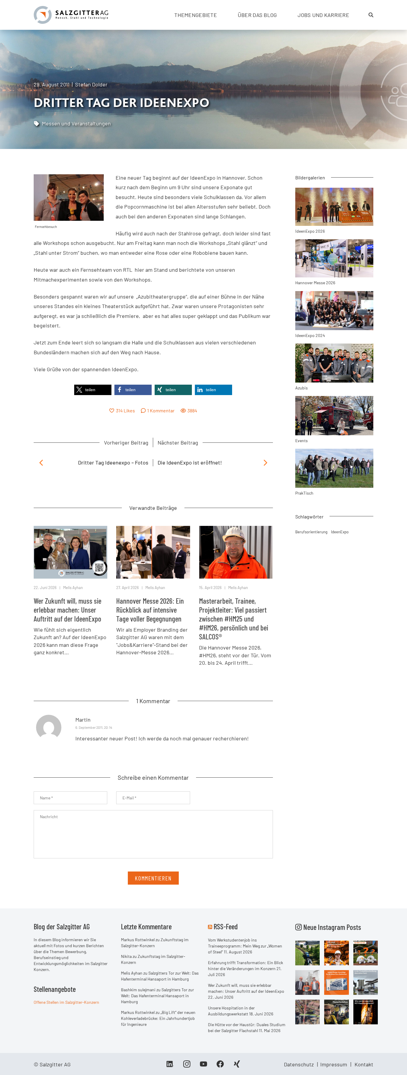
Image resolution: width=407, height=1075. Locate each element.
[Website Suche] (371, 15)
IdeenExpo (340, 531)
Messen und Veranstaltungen (76, 123)
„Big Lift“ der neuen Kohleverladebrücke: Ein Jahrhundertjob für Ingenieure (158, 1018)
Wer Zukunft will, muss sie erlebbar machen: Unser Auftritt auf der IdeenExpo (67, 609)
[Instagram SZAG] (307, 952)
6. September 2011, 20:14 (93, 727)
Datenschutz (299, 1064)
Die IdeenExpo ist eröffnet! (190, 462)
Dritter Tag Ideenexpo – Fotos (113, 462)
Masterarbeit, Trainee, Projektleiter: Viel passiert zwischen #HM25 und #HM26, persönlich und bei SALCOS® (233, 618)
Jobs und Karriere (323, 15)
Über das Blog (257, 15)
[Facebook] (220, 1066)
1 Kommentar (161, 410)
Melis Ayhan (73, 587)
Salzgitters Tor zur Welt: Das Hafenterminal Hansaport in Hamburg (157, 995)
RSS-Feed (226, 926)
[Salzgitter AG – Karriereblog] (71, 14)
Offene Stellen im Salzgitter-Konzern (66, 1002)
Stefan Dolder (91, 84)
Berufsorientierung (311, 531)
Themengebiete (195, 15)
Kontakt (364, 1064)
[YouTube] (203, 1066)
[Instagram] (186, 1066)
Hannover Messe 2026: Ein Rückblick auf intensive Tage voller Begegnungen (150, 609)
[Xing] (236, 1066)
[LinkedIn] (170, 1066)
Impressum (333, 1064)
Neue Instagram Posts (331, 926)
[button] (92, 390)
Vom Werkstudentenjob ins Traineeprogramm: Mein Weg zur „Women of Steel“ (245, 945)
